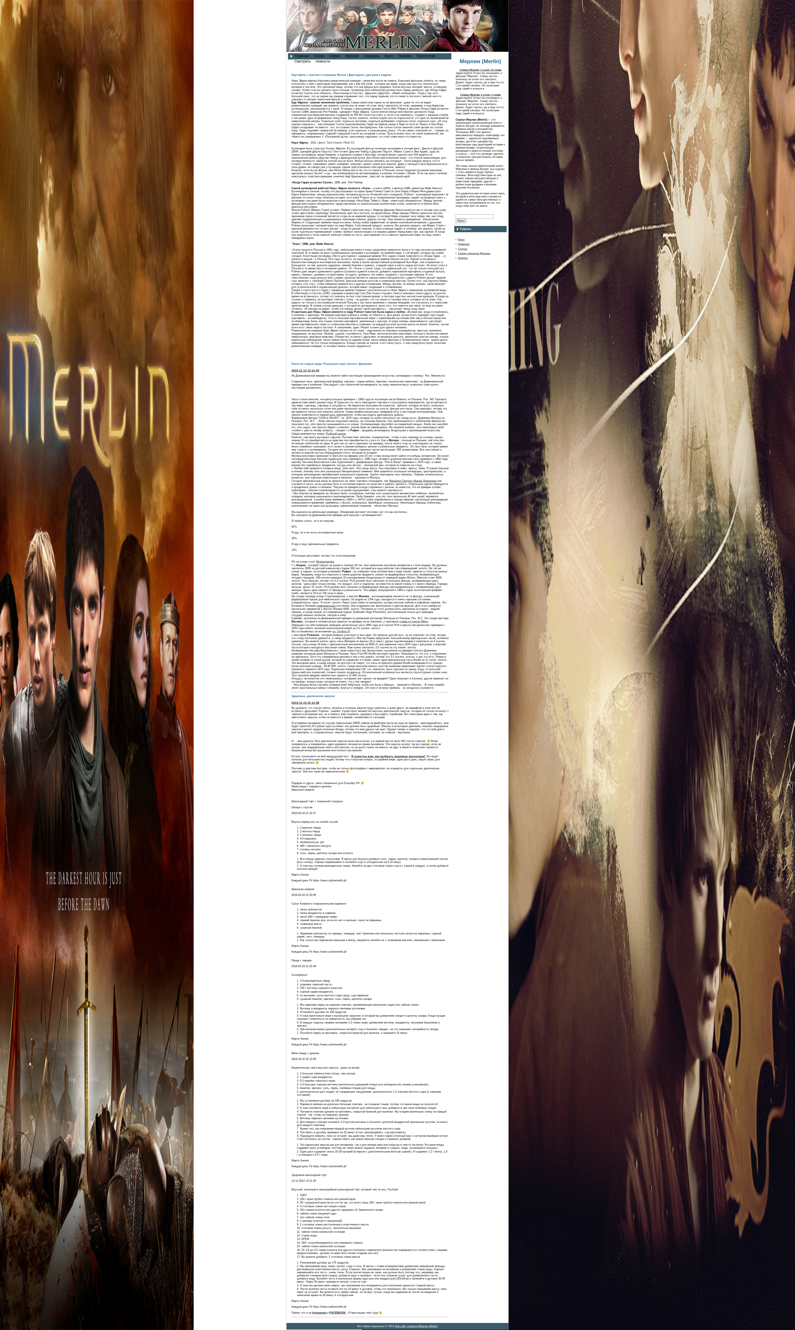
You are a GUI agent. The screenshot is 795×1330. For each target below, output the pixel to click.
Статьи (462, 248)
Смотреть (302, 61)
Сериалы (372, 56)
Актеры (463, 258)
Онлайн (404, 56)
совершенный (326, 605)
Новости (323, 61)
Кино (389, 56)
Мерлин (352, 56)
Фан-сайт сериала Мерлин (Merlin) (416, 1326)
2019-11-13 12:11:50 (305, 370)
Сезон (319, 56)
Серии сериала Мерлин (474, 253)
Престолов (425, 56)
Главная (301, 56)
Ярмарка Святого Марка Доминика (413, 480)
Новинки (463, 244)
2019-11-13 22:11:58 (305, 702)
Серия (334, 56)
